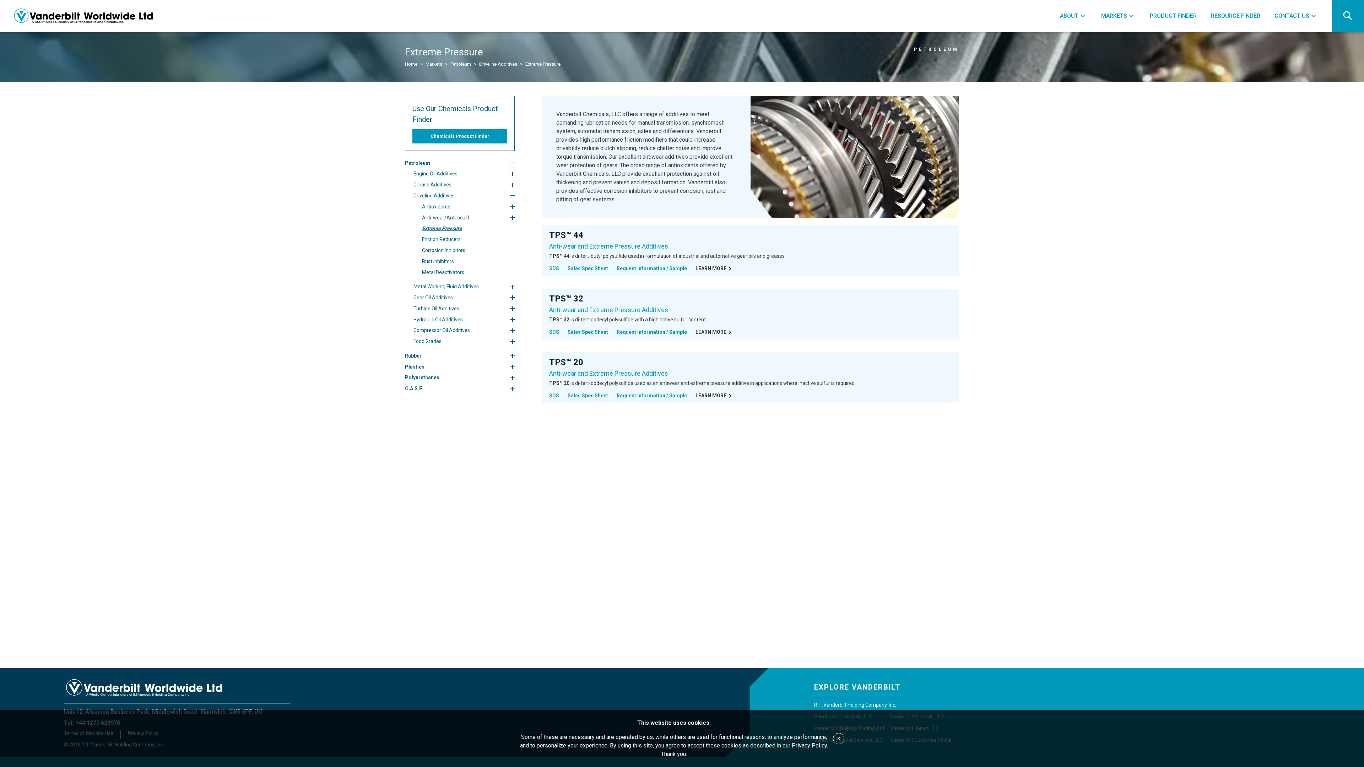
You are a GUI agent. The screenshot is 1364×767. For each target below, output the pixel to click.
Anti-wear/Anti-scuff (446, 218)
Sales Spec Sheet (588, 268)
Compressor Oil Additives (441, 330)
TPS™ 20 (566, 362)
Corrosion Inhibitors (443, 250)
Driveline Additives (498, 64)
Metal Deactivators (443, 272)
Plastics (414, 367)
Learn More (710, 268)
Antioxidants (436, 207)
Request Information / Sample (652, 268)
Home (411, 64)
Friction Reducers (441, 239)
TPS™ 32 (566, 299)
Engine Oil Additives (435, 173)
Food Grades (427, 341)
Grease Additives (432, 184)
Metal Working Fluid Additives (446, 286)
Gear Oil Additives (433, 297)
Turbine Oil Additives (436, 308)
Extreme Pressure (442, 228)
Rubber (413, 356)
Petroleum (460, 64)
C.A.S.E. (414, 388)
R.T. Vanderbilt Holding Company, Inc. (855, 705)
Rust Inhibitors (438, 261)
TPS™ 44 (566, 235)
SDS (554, 268)
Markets (434, 64)
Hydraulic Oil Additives (438, 319)
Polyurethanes (422, 377)
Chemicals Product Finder (460, 136)
